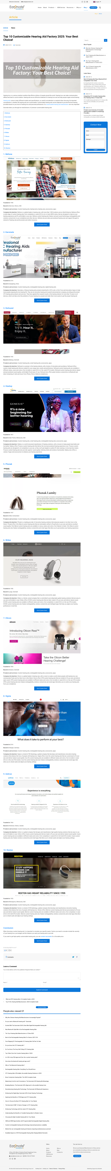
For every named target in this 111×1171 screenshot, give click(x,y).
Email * (45, 982)
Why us (59, 1148)
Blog (58, 1150)
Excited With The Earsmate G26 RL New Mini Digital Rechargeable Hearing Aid (25, 1025)
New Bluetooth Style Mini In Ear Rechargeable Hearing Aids (21, 1029)
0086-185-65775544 (29, 1156)
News (13, 28)
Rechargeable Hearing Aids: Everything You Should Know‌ (20, 1069)
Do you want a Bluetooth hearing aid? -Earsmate (18, 1021)
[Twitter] (84, 2)
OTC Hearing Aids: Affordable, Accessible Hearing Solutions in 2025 (23, 1073)
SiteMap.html (38, 1168)
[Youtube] (87, 2)
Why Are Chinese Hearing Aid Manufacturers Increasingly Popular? (23, 1017)
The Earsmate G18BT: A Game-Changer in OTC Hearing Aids (21, 1105)
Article (5, 28)
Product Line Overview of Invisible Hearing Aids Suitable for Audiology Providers (94, 111)
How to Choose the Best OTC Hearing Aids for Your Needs (21, 1101)
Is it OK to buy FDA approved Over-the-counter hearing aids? (21, 1057)
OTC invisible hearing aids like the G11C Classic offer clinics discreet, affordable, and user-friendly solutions (96, 102)
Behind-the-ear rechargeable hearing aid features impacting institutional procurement (28, 1129)
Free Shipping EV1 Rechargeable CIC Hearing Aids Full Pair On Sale (23, 1041)
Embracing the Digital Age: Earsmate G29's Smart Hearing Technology (23, 1093)
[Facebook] (82, 2)
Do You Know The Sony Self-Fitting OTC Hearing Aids (19, 1049)
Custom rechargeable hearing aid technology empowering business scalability (26, 1125)
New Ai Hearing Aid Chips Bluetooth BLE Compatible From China (95, 79)
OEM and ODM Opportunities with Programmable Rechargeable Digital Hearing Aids (27, 1121)
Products (48, 1152)
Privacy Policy (62, 1168)
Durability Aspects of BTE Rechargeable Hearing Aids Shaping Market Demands (26, 1133)
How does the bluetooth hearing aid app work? (17, 1061)
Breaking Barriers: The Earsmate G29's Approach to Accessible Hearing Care (25, 1085)
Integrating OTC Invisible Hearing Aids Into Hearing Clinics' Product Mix (94, 96)
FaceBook (77, 957)
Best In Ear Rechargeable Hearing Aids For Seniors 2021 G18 (21, 1037)
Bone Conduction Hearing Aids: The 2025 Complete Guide (20, 1077)
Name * (6, 982)
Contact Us (93, 7)
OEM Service (49, 1154)
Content (4, 970)
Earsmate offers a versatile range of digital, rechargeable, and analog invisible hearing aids (94, 116)
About (47, 1150)
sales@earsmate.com (28, 1)
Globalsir (100, 1168)
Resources (49, 1156)
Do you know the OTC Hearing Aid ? (14, 1045)
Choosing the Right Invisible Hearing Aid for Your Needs (20, 1117)
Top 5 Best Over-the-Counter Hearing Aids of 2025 (18, 1053)
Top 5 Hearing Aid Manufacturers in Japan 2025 (96, 56)
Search (105, 37)
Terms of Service (53, 1168)
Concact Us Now (42, 1007)
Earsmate (17, 45)
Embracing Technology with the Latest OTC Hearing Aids (20, 1109)
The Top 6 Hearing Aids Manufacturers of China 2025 (19, 1033)
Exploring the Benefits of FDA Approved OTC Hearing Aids (20, 1097)
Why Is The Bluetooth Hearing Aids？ (15, 1065)
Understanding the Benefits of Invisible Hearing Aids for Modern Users (24, 1113)
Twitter (73, 957)
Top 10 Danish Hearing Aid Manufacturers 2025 (93, 67)
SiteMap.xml (45, 1168)
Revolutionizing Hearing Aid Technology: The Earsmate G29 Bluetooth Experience (26, 1089)
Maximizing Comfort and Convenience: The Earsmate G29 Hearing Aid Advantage (27, 1081)
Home (47, 1148)
